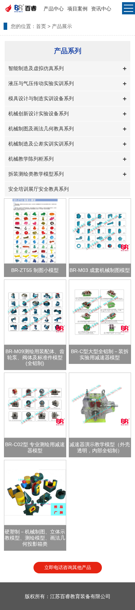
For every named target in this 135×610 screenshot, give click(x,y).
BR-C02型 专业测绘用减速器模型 (35, 447)
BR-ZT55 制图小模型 (35, 270)
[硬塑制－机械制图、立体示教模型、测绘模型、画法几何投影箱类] (35, 492)
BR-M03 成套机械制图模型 (99, 270)
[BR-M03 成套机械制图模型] (100, 231)
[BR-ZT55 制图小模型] (35, 231)
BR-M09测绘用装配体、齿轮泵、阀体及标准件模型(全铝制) (34, 357)
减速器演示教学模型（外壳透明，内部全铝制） (99, 447)
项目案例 (77, 8)
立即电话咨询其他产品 (67, 567)
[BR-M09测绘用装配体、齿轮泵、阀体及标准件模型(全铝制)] (35, 312)
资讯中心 (101, 8)
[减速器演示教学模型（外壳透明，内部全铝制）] (100, 405)
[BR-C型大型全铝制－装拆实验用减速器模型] (100, 312)
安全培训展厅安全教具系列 (38, 189)
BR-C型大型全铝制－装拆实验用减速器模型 (100, 354)
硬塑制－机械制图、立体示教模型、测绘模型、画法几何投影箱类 (35, 538)
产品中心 (54, 8)
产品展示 (62, 26)
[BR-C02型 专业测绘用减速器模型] (35, 405)
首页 (41, 26)
